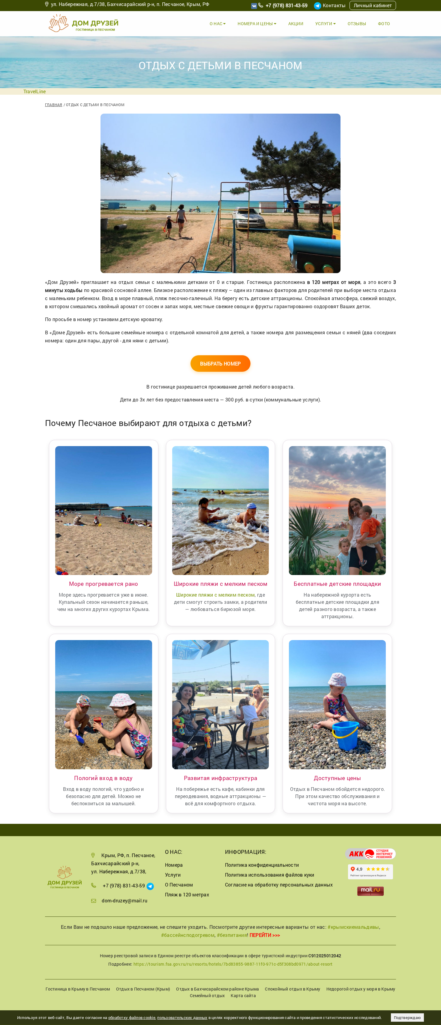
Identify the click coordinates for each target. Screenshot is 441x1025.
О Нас (216, 23)
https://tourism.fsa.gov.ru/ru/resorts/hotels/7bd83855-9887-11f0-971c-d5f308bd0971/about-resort (233, 964)
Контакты (334, 5)
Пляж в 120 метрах (187, 894)
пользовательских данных (182, 1018)
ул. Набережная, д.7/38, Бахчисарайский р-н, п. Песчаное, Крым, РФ (130, 4)
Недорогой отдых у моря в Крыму (360, 989)
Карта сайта (243, 995)
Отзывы (357, 23)
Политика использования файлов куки (269, 875)
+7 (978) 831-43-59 (287, 5)
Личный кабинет (373, 5)
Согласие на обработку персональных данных (279, 884)
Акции (295, 23)
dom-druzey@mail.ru (124, 900)
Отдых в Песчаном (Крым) (143, 989)
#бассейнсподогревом (187, 935)
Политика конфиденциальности (262, 865)
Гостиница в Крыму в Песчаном (78, 989)
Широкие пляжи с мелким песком (215, 594)
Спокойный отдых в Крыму (292, 989)
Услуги (324, 23)
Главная (53, 104)
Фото (384, 23)
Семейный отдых (207, 995)
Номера (174, 865)
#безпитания (232, 935)
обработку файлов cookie (131, 1018)
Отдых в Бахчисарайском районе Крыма (217, 989)
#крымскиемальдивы (353, 927)
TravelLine (34, 91)
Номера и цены (256, 23)
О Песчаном (179, 884)
